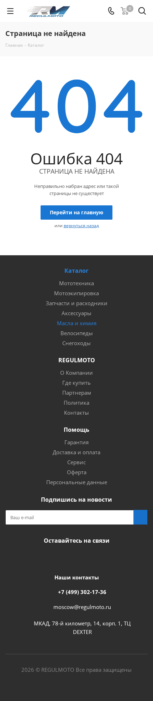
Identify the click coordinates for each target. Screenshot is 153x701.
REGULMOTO (76, 360)
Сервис (76, 462)
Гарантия (76, 442)
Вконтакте (48, 557)
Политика (76, 402)
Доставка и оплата (76, 452)
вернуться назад (81, 225)
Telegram (83, 557)
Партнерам (76, 392)
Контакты (76, 412)
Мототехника (76, 283)
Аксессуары (76, 313)
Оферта (76, 472)
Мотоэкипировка (76, 293)
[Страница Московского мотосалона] (66, 557)
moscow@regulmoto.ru (82, 606)
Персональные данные (76, 482)
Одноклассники (101, 557)
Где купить (76, 382)
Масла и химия (76, 323)
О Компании (76, 372)
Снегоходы (76, 343)
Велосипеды (76, 333)
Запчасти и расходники (76, 303)
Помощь (76, 430)
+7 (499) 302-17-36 (82, 591)
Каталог (76, 271)
